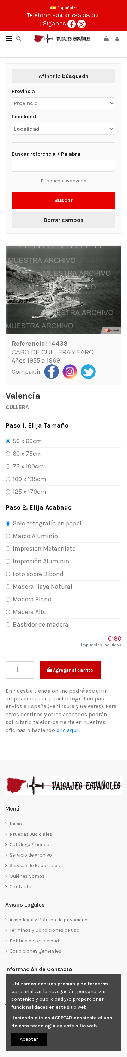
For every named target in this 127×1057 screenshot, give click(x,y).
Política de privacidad (34, 941)
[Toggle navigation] (9, 38)
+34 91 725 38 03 (75, 15)
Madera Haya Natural (42, 586)
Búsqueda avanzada (63, 181)
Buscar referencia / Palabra (46, 154)
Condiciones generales (35, 951)
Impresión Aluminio (41, 561)
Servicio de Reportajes (35, 866)
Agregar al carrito (72, 670)
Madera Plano (32, 599)
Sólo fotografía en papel (47, 523)
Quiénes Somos (27, 876)
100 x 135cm (29, 479)
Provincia (23, 91)
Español (65, 7)
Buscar (63, 200)
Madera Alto (30, 612)
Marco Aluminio (35, 536)
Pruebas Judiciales (31, 834)
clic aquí (67, 730)
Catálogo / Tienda (29, 844)
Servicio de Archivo (31, 855)
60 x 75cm (27, 453)
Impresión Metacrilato (44, 548)
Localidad (24, 117)
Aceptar (29, 1039)
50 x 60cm (27, 441)
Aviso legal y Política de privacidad (48, 920)
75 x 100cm (28, 466)
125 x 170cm (29, 491)
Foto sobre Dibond (38, 574)
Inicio (16, 824)
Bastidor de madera (40, 624)
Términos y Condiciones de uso (44, 930)
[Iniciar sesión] (117, 39)
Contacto (20, 887)
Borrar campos (64, 220)
